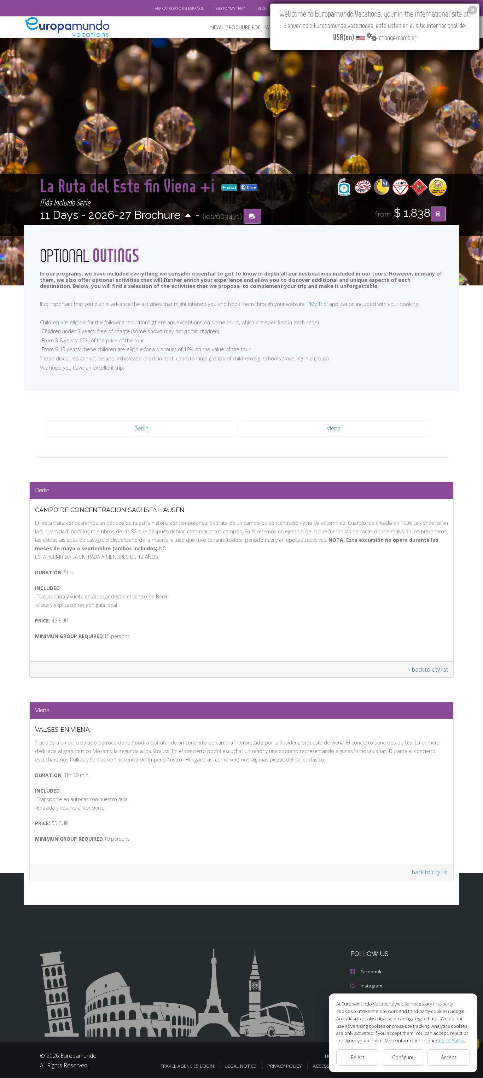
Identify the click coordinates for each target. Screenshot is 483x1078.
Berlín (141, 428)
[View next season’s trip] (188, 216)
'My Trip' (318, 304)
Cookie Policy (450, 1040)
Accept (448, 1057)
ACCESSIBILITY (328, 1066)
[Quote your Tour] (438, 214)
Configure (403, 1057)
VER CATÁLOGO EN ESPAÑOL (179, 8)
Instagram (371, 986)
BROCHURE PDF (243, 27)
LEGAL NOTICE (240, 1066)
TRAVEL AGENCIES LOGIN (187, 1066)
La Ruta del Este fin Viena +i (129, 185)
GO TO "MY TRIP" (230, 8)
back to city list (430, 669)
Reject (358, 1057)
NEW (215, 27)
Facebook (371, 971)
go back (231, 187)
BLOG (262, 8)
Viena (334, 428)
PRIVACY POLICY (284, 1066)
